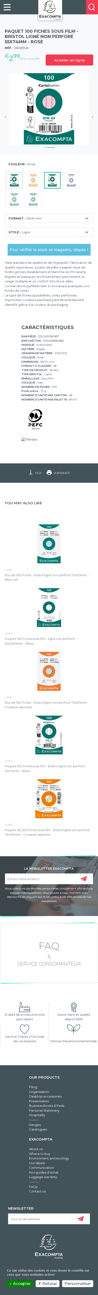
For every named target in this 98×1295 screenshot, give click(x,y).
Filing (33, 1087)
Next (90, 117)
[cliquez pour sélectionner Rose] (52, 180)
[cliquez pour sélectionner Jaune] (14, 199)
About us (36, 1149)
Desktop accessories (45, 1096)
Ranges (35, 1125)
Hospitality (37, 1115)
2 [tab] (49, 146)
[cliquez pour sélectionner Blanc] (14, 180)
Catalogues (38, 1129)
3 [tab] (53, 146)
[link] (7, 7)
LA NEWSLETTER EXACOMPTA (49, 868)
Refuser (49, 1283)
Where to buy (39, 1154)
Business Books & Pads (46, 1106)
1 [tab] (45, 146)
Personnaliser (77, 1283)
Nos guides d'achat (44, 1172)
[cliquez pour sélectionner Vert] (33, 199)
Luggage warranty (43, 1177)
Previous (7, 117)
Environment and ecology (49, 1158)
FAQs (33, 1187)
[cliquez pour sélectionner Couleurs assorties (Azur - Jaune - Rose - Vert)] (33, 180)
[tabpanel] (49, 108)
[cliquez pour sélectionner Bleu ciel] (71, 180)
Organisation (39, 1092)
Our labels (37, 1163)
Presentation (39, 1101)
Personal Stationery (44, 1110)
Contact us (37, 1191)
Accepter (21, 1283)
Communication (41, 1167)
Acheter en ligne (69, 60)
